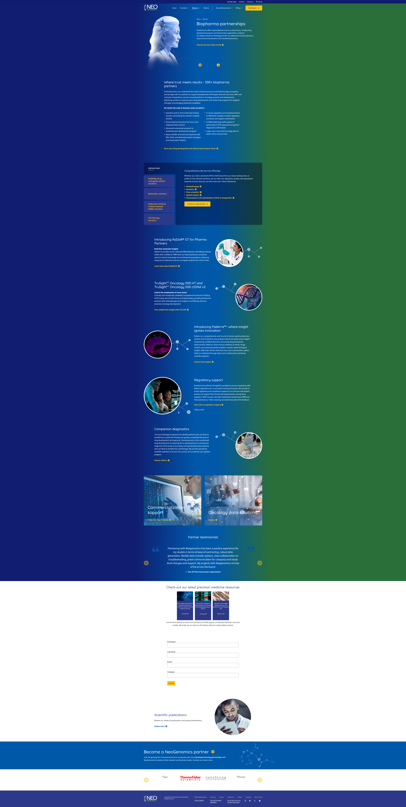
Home (174, 8)
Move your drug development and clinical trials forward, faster (190, 148)
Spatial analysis (192, 195)
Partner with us (160, 460)
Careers (221, 797)
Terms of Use (258, 797)
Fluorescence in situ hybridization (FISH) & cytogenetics (209, 198)
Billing (238, 8)
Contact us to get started (196, 204)
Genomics (190, 189)
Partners (195, 8)
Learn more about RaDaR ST (165, 266)
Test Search (252, 8)
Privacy (239, 797)
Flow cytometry (192, 192)
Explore (211, 520)
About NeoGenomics (223, 8)
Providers (183, 8)
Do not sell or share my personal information (234, 801)
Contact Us (250, 2)
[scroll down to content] (210, 68)
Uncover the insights (202, 362)
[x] (255, 800)
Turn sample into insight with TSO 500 (170, 309)
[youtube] (260, 800)
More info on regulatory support (207, 405)
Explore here (159, 726)
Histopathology (192, 186)
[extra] (245, 800)
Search (260, 2)
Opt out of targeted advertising (215, 801)
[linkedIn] (250, 800)
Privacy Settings (199, 800)
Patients (206, 8)
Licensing (248, 797)
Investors (241, 2)
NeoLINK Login (231, 2)
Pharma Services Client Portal (209, 45)
